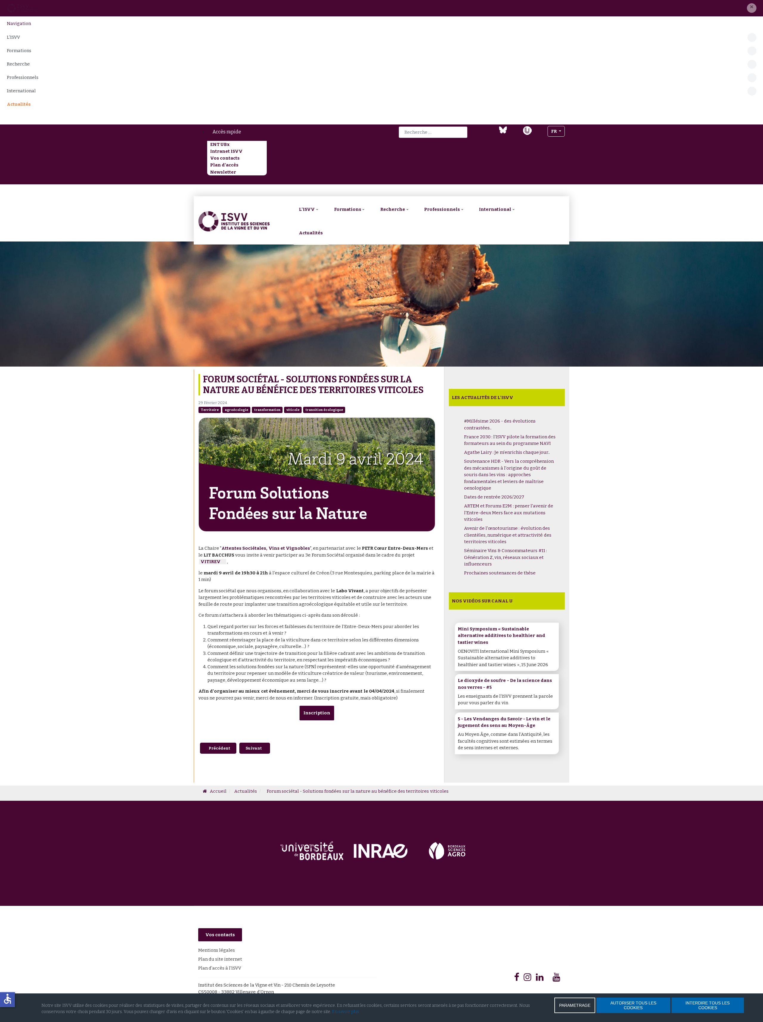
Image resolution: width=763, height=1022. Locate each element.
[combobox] (433, 132)
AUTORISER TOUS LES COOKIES (633, 1005)
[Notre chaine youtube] (514, 134)
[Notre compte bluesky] (503, 129)
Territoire (210, 410)
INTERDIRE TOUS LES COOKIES (708, 1005)
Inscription (316, 713)
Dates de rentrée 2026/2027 (494, 497)
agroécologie (236, 410)
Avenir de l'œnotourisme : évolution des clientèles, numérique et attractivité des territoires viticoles (507, 535)
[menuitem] (276, 132)
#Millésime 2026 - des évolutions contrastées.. (500, 424)
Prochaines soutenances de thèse (500, 573)
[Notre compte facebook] (479, 134)
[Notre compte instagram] (539, 134)
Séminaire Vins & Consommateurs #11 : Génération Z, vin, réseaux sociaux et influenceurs (505, 557)
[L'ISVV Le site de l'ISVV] (22, 8)
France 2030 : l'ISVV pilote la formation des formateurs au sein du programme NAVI (510, 440)
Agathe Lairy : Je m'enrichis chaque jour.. (507, 452)
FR (554, 131)
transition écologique (324, 410)
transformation (267, 410)
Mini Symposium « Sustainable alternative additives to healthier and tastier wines (501, 635)
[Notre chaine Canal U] (527, 130)
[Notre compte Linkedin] (491, 134)
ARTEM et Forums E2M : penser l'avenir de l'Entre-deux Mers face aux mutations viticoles (508, 512)
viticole (293, 410)
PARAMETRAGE (574, 1005)
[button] (751, 8)
